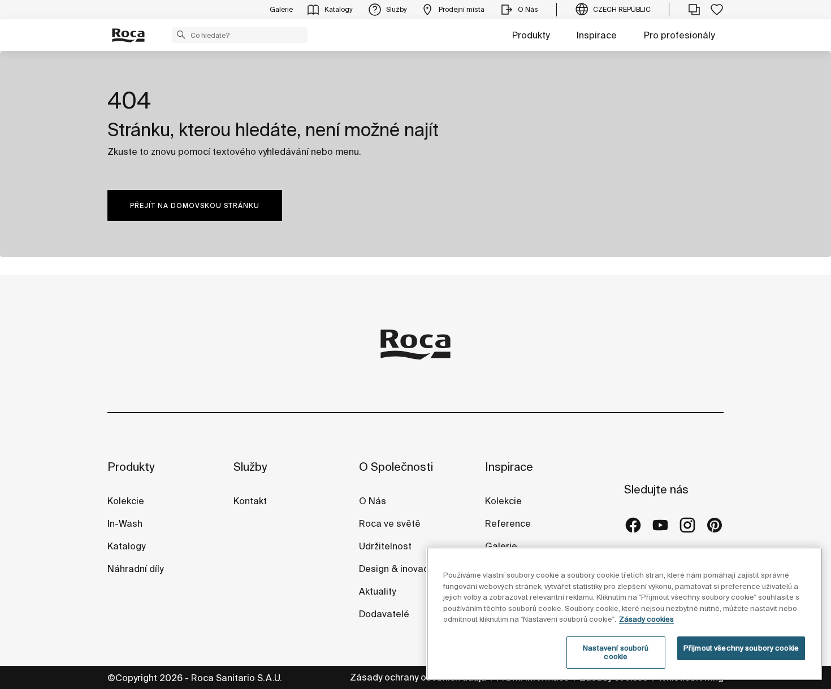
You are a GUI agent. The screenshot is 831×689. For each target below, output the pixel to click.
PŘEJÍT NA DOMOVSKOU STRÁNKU (194, 205)
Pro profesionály (679, 35)
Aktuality (377, 591)
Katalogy (127, 546)
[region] (624, 613)
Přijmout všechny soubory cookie (741, 648)
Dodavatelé (384, 614)
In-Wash (124, 523)
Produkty (530, 35)
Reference (508, 523)
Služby (250, 466)
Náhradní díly (135, 569)
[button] (181, 34)
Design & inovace (396, 569)
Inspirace (597, 35)
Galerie (501, 546)
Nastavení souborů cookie (615, 652)
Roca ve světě (390, 523)
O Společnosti (396, 466)
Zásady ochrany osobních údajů (419, 677)
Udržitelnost (385, 546)
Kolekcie (125, 501)
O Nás (372, 501)
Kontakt (250, 501)
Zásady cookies (646, 619)
